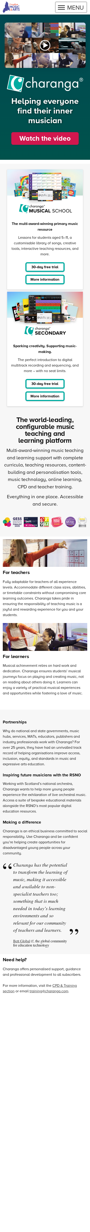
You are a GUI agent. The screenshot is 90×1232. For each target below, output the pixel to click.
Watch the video (45, 138)
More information (47, 280)
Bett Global (21, 940)
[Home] (11, 7)
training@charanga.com (49, 990)
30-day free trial (44, 267)
